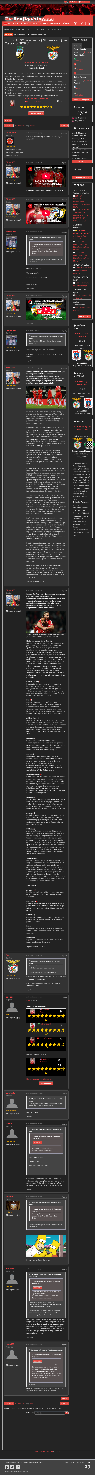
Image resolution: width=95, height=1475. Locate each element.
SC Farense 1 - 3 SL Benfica (36, 62)
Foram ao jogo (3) (36, 113)
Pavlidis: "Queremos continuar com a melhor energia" (81, 144)
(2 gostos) (30, 1337)
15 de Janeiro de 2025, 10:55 (34, 368)
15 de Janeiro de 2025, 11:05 (34, 955)
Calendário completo (81, 100)
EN (9, 24)
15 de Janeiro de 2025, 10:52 (34, 330)
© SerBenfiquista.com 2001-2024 (16, 1471)
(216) (83, 341)
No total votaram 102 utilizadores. (39, 1079)
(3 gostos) (30, 323)
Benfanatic (11, 133)
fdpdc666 (10, 162)
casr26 (9, 1123)
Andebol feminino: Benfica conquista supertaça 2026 (79, 135)
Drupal (57, 1451)
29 (87, 1466)
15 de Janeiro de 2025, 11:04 (34, 590)
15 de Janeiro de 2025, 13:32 (34, 1344)
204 (22, 126)
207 (34, 126)
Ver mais (81, 162)
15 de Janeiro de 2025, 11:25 (34, 997)
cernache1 (11, 231)
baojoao (9, 997)
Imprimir (8, 120)
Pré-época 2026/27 (79, 158)
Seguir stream (81, 177)
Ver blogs (83, 317)
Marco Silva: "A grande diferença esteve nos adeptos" (80, 152)
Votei (28, 1001)
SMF (51, 1451)
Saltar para (30, 1413)
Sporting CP (79, 61)
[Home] (28, 16)
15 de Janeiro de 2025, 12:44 (34, 1196)
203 (19, 126)
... (17, 126)
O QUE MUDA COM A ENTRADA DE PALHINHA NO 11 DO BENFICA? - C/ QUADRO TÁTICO (81, 215)
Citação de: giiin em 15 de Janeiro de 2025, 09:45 (46, 1350)
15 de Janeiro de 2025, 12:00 (34, 1093)
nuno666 (10, 1269)
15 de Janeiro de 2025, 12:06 (34, 1123)
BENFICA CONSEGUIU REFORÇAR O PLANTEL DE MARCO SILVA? (81, 201)
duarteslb (10, 1093)
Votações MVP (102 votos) (36, 98)
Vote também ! (46, 1083)
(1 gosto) (29, 361)
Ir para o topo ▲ (85, 1462)
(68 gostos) (30, 288)
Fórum (66, 24)
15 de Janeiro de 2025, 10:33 (34, 133)
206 (31, 126)
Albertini (10, 1196)
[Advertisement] (36, 1432)
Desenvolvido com (42, 1451)
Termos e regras (74, 1462)
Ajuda (67, 1462)
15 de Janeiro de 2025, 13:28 (34, 1269)
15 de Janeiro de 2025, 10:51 (34, 162)
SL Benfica (79, 70)
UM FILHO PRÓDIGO (83, 268)
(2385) (83, 389)
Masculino (77, 45)
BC (7, 955)
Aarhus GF (79, 89)
